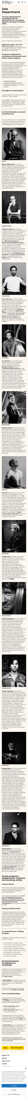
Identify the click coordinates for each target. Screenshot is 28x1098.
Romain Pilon (5, 765)
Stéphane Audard (6, 226)
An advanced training (10, 83)
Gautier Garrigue (6, 688)
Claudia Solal (5, 553)
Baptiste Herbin (6, 424)
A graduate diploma (9, 81)
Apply (5, 1048)
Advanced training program (11, 908)
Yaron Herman (5, 295)
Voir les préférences (14, 1094)
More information (17, 1048)
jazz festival (7, 980)
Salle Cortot (6, 1061)
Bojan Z (4, 161)
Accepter (14, 1085)
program (19, 83)
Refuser (14, 1090)
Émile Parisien (5, 845)
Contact (4, 1064)
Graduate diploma (8, 884)
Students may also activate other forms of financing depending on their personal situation (14, 1039)
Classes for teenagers (10, 85)
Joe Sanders (5, 357)
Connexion (22, 1)
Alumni (4, 1058)
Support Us (5, 1055)
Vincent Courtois (7, 618)
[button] (25, 1068)
